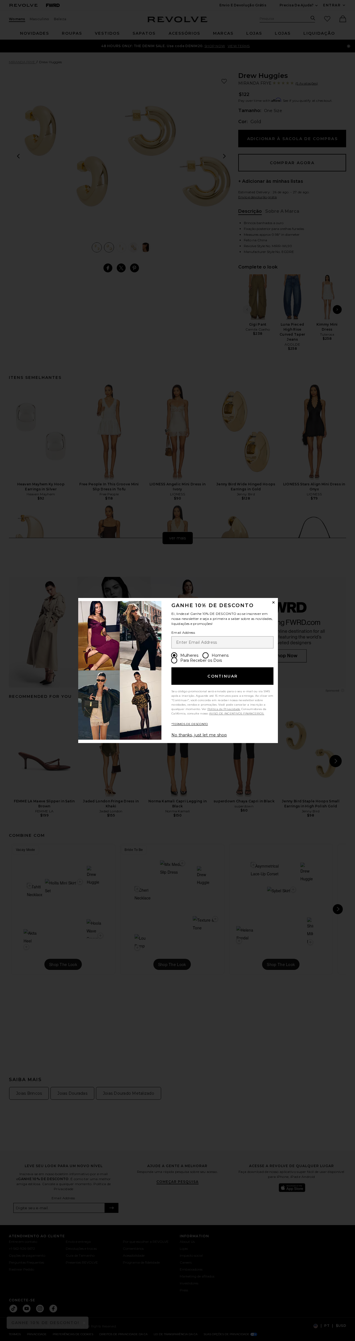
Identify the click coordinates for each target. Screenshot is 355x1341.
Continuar (222, 676)
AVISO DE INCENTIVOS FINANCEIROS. (236, 713)
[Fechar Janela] (273, 602)
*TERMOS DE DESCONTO (189, 724)
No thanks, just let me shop (199, 734)
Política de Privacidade (223, 709)
